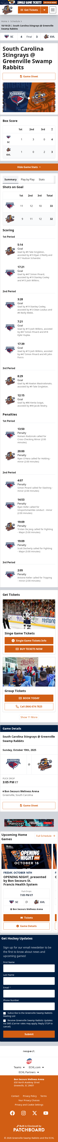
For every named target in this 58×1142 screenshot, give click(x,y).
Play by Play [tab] (27, 179)
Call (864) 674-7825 (31, 706)
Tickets (28, 917)
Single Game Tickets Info (31, 640)
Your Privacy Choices (29, 1100)
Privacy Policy (30, 1096)
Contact (15, 1096)
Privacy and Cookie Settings (29, 1104)
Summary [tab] (10, 179)
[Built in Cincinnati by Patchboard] (29, 1128)
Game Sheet (30, 76)
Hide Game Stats (27, 167)
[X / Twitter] (34, 1113)
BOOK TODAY (31, 698)
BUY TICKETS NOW (31, 649)
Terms (43, 1096)
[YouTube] (45, 1113)
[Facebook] (12, 1113)
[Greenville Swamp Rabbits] (7, 10)
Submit (29, 1034)
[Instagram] (23, 1113)
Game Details (28, 926)
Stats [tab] (42, 179)
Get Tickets (31, 10)
